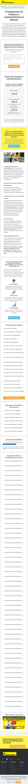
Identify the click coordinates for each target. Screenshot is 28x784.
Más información (11, 782)
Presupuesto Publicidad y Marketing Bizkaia (13, 365)
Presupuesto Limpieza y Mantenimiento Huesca (14, 576)
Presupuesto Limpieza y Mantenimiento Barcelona (14, 499)
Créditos (3, 769)
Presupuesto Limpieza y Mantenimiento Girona (14, 557)
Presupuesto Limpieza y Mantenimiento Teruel (14, 682)
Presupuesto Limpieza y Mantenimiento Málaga (14, 619)
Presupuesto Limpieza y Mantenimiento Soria (14, 672)
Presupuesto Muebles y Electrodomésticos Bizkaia (14, 357)
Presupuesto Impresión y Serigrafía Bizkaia (13, 349)
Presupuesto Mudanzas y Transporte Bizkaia (13, 345)
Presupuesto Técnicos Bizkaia (10, 338)
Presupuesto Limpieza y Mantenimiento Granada (14, 562)
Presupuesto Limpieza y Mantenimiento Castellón (14, 528)
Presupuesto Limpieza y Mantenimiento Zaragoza (14, 706)
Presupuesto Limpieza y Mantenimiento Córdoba (14, 542)
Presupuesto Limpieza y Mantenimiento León (14, 600)
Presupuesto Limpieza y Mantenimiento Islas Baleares (14, 581)
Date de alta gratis (14, 146)
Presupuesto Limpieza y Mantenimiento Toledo (14, 687)
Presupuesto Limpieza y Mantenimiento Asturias (14, 485)
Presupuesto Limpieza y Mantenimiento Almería (14, 480)
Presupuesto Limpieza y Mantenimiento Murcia (14, 629)
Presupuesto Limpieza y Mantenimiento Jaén (13, 586)
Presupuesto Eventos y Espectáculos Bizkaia (13, 372)
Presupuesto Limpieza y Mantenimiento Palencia (14, 643)
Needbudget (3, 6)
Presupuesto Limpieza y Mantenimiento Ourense (14, 638)
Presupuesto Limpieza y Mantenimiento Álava (14, 465)
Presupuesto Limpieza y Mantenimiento (16, 6)
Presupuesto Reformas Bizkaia (10, 328)
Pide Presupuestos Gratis (17, 746)
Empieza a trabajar (14, 318)
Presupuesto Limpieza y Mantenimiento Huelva (14, 571)
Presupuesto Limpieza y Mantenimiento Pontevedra (14, 648)
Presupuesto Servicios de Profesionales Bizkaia (14, 391)
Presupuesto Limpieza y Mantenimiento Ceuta (14, 533)
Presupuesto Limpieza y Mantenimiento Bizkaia (14, 352)
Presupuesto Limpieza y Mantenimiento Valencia (14, 691)
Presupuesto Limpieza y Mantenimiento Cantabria (14, 523)
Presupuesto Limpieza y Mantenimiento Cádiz (14, 518)
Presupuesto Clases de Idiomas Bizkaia (12, 384)
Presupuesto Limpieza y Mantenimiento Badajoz (14, 494)
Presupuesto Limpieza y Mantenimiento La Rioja (14, 590)
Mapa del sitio (23, 766)
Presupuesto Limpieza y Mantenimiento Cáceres (14, 513)
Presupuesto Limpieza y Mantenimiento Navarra (14, 634)
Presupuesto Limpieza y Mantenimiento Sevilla (14, 667)
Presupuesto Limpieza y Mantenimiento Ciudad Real (14, 537)
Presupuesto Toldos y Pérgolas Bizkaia (12, 335)
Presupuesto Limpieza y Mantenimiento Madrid (14, 614)
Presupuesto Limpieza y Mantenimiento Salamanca (14, 653)
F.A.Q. (21, 768)
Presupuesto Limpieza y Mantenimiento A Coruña (14, 460)
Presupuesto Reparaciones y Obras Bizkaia (13, 331)
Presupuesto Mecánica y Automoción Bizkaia (13, 362)
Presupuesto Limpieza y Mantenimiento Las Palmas (14, 595)
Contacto (22, 764)
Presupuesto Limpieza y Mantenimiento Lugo (14, 610)
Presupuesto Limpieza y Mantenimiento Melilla (14, 624)
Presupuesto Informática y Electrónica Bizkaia (13, 369)
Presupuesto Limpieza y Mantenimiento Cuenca (14, 547)
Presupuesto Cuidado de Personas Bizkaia (13, 387)
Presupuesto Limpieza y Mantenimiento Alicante (14, 475)
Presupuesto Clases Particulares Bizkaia (12, 380)
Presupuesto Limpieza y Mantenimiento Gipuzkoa (14, 552)
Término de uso (23, 770)
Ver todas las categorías (14, 398)
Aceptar (18, 782)
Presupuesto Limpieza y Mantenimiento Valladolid (14, 696)
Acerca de (3, 764)
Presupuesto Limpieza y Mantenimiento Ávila (13, 489)
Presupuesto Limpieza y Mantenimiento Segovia (14, 663)
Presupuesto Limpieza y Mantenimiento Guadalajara (14, 566)
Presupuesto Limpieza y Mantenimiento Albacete (14, 470)
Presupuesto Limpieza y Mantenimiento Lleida (14, 605)
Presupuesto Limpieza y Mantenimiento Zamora (14, 701)
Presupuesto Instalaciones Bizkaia (11, 342)
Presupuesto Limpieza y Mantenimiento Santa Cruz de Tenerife (14, 658)
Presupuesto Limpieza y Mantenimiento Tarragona (14, 677)
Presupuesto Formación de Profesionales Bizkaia (14, 376)
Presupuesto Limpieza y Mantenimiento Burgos (14, 509)
